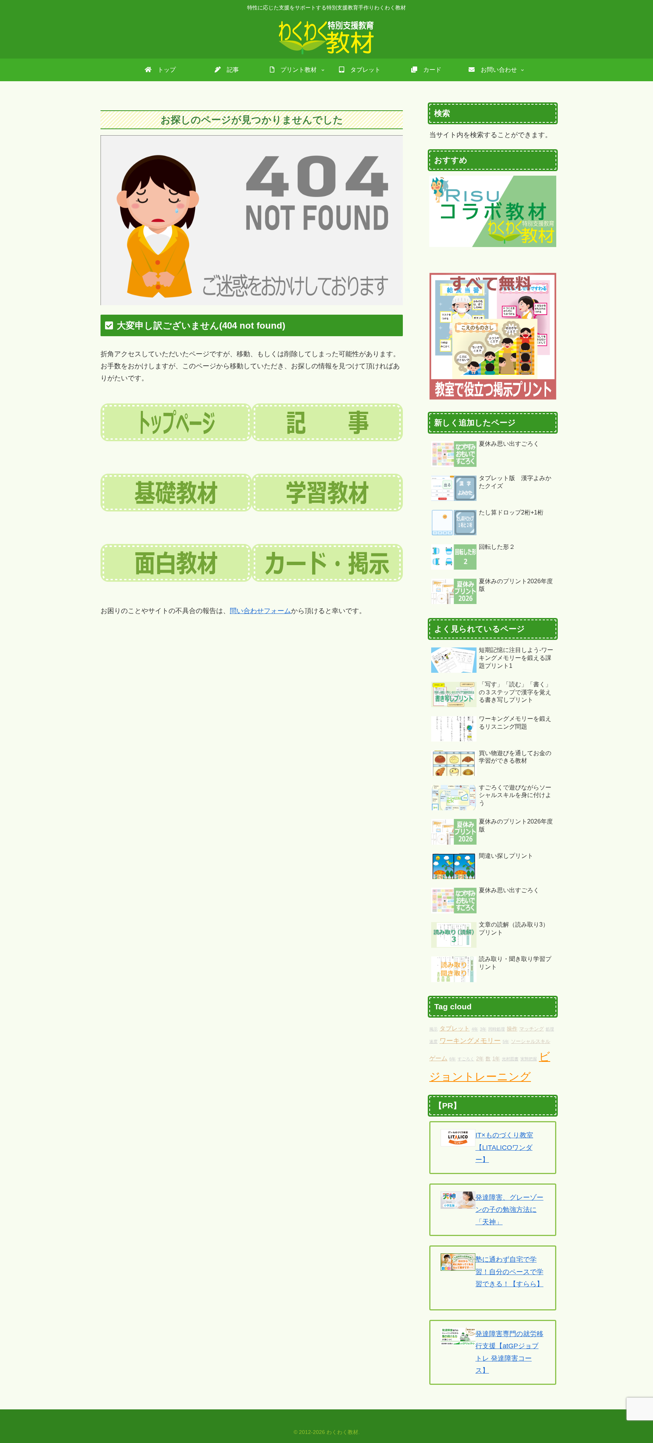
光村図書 (510, 1059)
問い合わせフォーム (260, 611)
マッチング (531, 1029)
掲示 (433, 1029)
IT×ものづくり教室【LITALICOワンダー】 (504, 1147)
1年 (496, 1058)
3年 (483, 1029)
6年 (452, 1059)
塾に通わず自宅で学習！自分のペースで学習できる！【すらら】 (509, 1272)
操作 (512, 1029)
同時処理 (496, 1029)
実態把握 (528, 1059)
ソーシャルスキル (530, 1041)
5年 (506, 1041)
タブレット (454, 1028)
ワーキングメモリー (470, 1040)
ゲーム (438, 1058)
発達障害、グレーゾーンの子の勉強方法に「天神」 (509, 1210)
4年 (475, 1029)
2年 (480, 1058)
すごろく (466, 1059)
